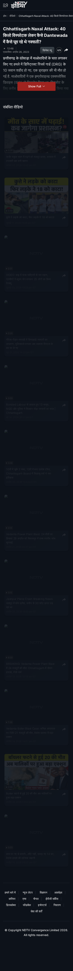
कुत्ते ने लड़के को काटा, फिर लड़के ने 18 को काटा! (30, 217)
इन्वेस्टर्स (42, 905)
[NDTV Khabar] (19, 4)
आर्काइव (58, 892)
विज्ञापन (43, 892)
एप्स (24, 898)
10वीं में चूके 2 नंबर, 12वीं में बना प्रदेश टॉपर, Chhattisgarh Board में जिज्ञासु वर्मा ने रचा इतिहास (28, 473)
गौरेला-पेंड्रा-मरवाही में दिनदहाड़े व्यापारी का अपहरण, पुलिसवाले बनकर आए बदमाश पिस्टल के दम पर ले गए (29, 343)
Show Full (35, 86)
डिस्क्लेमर (11, 905)
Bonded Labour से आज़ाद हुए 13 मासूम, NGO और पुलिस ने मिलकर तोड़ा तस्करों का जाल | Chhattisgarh (31, 408)
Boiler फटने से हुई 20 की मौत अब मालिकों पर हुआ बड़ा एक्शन (29, 795)
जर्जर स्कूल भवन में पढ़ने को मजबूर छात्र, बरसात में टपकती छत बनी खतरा (31, 158)
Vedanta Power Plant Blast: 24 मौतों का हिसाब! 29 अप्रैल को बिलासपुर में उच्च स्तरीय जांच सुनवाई (31, 538)
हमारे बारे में (10, 892)
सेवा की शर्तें (36, 911)
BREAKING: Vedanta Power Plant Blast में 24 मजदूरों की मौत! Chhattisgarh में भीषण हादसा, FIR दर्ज (30, 668)
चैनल (36, 898)
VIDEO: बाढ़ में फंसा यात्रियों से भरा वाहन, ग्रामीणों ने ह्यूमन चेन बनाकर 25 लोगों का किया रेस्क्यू (28, 279)
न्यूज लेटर (28, 892)
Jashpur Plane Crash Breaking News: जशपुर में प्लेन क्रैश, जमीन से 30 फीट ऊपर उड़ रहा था (29, 603)
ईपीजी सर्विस (52, 898)
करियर (12, 898)
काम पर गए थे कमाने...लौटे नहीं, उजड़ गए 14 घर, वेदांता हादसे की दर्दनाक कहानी (30, 856)
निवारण (57, 905)
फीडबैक (27, 905)
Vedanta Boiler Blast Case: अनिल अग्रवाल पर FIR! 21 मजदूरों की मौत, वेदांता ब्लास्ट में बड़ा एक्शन (30, 732)
